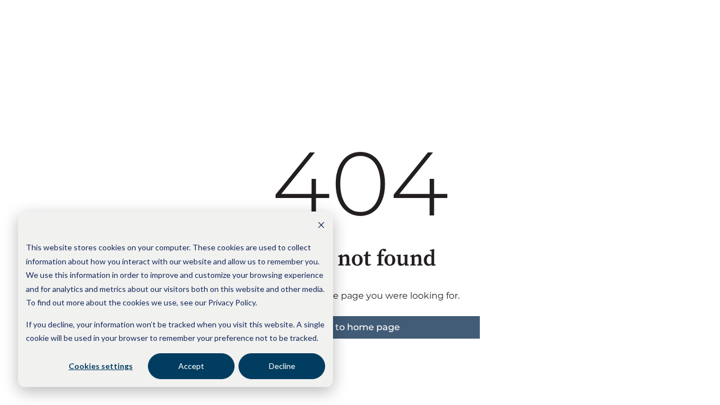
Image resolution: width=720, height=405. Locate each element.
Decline (282, 366)
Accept (191, 366)
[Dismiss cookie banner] (321, 226)
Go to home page (360, 327)
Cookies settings (101, 366)
